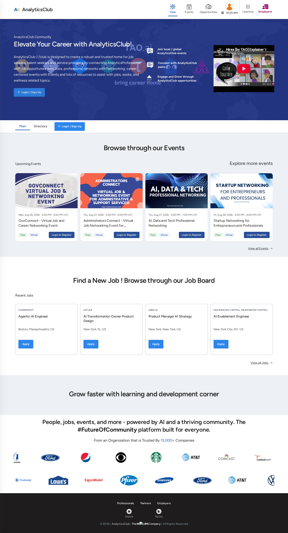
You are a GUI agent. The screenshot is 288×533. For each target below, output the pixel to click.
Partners (145, 503)
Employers (164, 503)
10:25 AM (231, 13)
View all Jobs (260, 363)
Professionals (125, 503)
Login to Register (62, 234)
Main (22, 126)
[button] (229, 9)
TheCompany (146, 524)
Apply (26, 344)
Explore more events (251, 163)
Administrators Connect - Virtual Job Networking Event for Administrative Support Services (108, 225)
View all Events (258, 248)
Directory (40, 126)
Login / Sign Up (31, 92)
